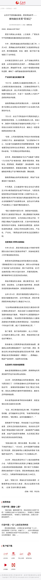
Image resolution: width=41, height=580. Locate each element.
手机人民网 (21, 558)
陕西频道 (9, 8)
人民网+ (13, 558)
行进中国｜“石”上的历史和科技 (15, 525)
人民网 (2, 8)
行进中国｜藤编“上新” (11, 507)
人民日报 (5, 558)
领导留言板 (29, 558)
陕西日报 (29, 25)
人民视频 (5, 569)
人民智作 (13, 569)
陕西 (15, 8)
